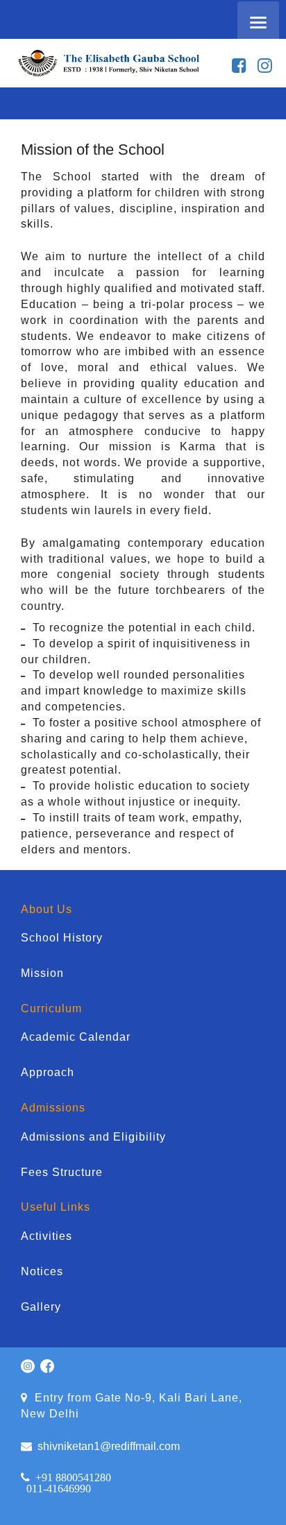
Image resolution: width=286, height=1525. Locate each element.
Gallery (41, 1307)
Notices (42, 1271)
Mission (42, 973)
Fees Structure (62, 1172)
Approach (47, 1072)
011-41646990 (58, 1488)
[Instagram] (265, 66)
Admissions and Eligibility (93, 1137)
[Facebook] (239, 66)
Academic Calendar (76, 1037)
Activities (46, 1236)
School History (62, 938)
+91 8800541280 (73, 1477)
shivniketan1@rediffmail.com (106, 1446)
